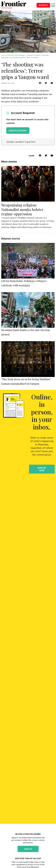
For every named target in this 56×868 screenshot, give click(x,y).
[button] (40, 83)
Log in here (30, 141)
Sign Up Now (42, 469)
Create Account (18, 130)
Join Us (28, 849)
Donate (43, 5)
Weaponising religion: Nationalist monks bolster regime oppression (22, 209)
